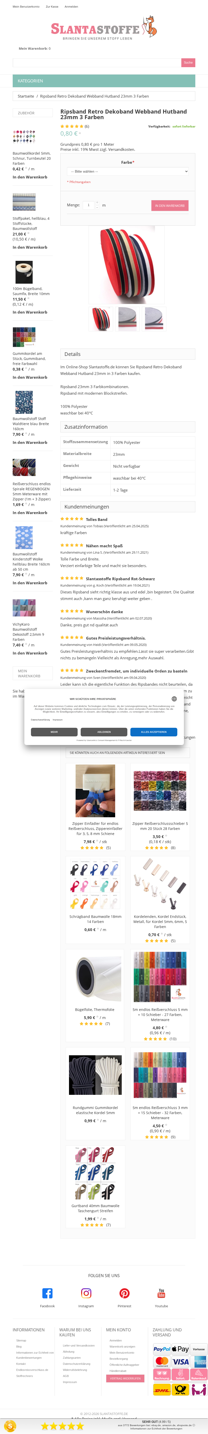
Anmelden (71, 6)
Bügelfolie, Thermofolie (94, 1009)
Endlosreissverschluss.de (32, 1369)
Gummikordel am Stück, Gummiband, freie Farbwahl (29, 358)
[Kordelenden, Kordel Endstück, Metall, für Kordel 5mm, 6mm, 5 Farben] (160, 884)
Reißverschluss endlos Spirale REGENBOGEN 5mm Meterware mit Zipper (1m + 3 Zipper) (32, 491)
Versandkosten (121, 149)
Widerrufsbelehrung (75, 1369)
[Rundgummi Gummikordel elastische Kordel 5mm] (95, 1075)
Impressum (70, 1382)
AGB (66, 1375)
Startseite (26, 96)
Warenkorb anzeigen (122, 1346)
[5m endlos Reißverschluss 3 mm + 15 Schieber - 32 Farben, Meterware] (160, 1075)
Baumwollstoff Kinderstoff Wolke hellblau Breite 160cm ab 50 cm (31, 562)
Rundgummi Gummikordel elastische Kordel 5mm (95, 1110)
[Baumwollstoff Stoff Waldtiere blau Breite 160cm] (24, 402)
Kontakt (21, 1363)
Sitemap (21, 1340)
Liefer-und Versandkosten (79, 1345)
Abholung (68, 1351)
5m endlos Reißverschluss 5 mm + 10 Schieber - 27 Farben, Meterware (160, 1014)
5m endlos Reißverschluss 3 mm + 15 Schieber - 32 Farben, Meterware (160, 1112)
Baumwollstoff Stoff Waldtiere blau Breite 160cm (31, 423)
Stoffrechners (24, 1375)
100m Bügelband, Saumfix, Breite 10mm (31, 291)
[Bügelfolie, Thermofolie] (95, 977)
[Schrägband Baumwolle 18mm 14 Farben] (95, 884)
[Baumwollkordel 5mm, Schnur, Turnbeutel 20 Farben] (24, 136)
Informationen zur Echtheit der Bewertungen (156, 1428)
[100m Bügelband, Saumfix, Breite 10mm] (24, 272)
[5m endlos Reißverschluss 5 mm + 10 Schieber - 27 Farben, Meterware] (160, 977)
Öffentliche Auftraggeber (124, 1364)
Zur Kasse (52, 6)
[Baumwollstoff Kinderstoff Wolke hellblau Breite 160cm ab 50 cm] (24, 537)
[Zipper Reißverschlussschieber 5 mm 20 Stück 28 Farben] (160, 791)
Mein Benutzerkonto (26, 6)
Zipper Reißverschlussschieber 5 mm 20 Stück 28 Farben (160, 826)
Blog (19, 1346)
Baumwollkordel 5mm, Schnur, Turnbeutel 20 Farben (32, 158)
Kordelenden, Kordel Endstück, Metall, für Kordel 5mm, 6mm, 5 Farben (160, 921)
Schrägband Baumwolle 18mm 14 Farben (96, 919)
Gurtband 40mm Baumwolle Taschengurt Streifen (95, 1208)
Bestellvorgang (119, 1358)
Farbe (127, 162)
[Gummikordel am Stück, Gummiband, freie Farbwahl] (24, 337)
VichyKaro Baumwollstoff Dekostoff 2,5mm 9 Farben (28, 632)
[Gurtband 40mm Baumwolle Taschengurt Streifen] (95, 1173)
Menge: (73, 204)
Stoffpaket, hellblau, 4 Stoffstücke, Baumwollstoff (31, 223)
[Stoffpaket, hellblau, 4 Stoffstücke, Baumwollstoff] (24, 202)
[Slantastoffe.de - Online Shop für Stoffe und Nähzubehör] (104, 27)
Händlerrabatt (118, 1370)
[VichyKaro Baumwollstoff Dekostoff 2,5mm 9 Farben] (24, 607)
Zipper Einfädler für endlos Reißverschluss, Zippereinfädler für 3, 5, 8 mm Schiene (95, 828)
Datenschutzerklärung (76, 1363)
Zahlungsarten (72, 1357)
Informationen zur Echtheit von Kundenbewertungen (35, 1355)
